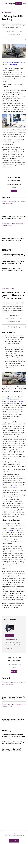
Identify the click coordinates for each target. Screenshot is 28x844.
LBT (18, 530)
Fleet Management (7, 12)
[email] (19, 39)
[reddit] (16, 39)
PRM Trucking (12, 64)
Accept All (14, 840)
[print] (25, 39)
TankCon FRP (12, 530)
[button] (3, 4)
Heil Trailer (10, 401)
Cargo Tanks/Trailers (8, 288)
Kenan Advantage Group (12, 62)
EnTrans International (14, 399)
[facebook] (8, 39)
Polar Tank (20, 401)
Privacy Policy (16, 836)
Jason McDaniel (14, 315)
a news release (12, 487)
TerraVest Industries (8, 397)
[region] (14, 837)
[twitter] (14, 39)
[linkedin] (11, 39)
